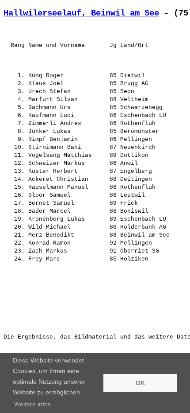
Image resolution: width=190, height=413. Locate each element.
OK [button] (140, 382)
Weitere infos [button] (32, 404)
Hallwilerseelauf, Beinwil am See (81, 13)
